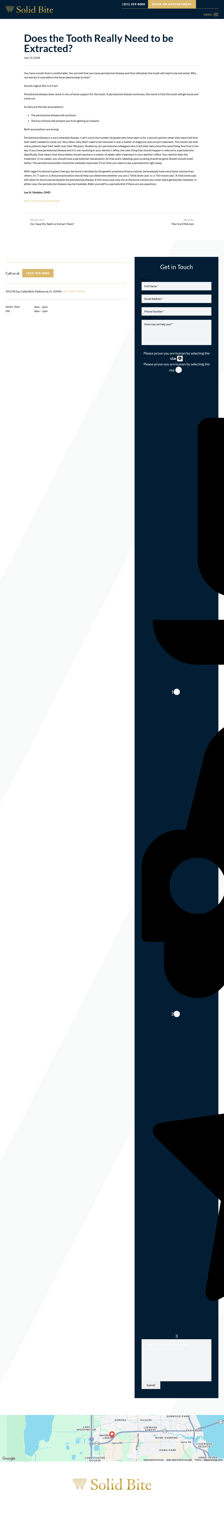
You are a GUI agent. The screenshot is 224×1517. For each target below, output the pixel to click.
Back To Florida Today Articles (42, 200)
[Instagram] (205, 4)
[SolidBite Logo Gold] (112, 1484)
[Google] (200, 4)
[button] (211, 14)
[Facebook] (211, 4)
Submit (151, 1385)
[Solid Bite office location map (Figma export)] (112, 1438)
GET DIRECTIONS (74, 291)
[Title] (29, 9)
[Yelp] (217, 4)
